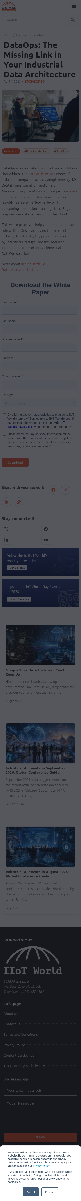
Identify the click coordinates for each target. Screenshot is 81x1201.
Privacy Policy (41, 1165)
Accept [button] (31, 1192)
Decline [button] (49, 1192)
